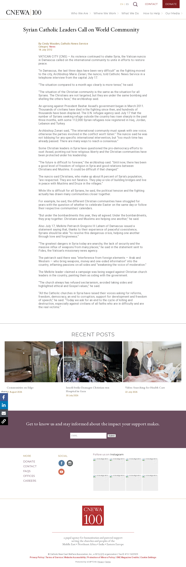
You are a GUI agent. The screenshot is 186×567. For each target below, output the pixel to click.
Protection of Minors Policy (101, 557)
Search (135, 4)
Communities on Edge (20, 387)
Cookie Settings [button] (148, 557)
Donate (171, 4)
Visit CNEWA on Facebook (61, 463)
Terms (108, 562)
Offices (29, 476)
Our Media (173, 13)
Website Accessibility (75, 557)
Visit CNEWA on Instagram (70, 463)
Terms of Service (54, 557)
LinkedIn (4, 405)
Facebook (4, 397)
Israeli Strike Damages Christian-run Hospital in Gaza (87, 389)
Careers (29, 480)
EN (121, 4)
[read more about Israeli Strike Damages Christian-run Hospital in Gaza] (93, 361)
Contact (151, 4)
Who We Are (79, 13)
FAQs (27, 471)
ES (127, 4)
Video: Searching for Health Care (145, 387)
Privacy (101, 562)
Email (4, 413)
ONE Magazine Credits (127, 557)
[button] (101, 466)
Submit (112, 436)
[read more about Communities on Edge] (34, 361)
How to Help (151, 13)
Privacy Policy (37, 557)
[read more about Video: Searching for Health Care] (152, 361)
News (52, 46)
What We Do (130, 13)
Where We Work (105, 13)
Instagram (117, 454)
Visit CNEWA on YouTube (61, 471)
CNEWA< (24, 12)
